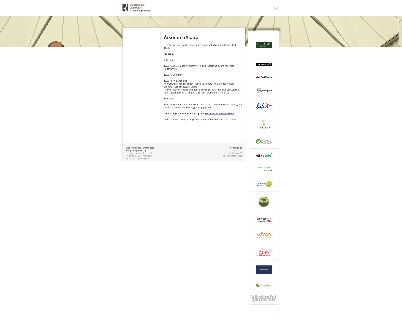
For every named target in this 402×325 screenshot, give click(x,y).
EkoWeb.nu (178, 8)
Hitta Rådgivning (187, 22)
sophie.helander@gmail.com (219, 113)
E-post (276, 8)
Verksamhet (161, 22)
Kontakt (211, 22)
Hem (128, 22)
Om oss (142, 22)
